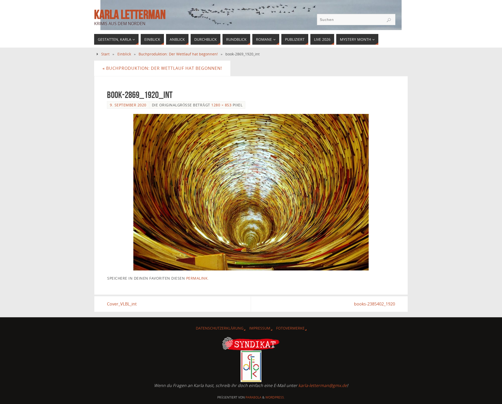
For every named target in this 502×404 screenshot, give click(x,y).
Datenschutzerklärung (219, 328)
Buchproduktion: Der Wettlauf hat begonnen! (178, 53)
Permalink (197, 278)
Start (105, 53)
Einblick (124, 53)
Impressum (259, 328)
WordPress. (275, 397)
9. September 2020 (128, 104)
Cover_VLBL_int (122, 304)
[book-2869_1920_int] (251, 192)
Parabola (253, 397)
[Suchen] (388, 20)
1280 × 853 (221, 104)
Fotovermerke (290, 328)
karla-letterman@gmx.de (322, 385)
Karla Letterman (130, 14)
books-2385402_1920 (374, 304)
